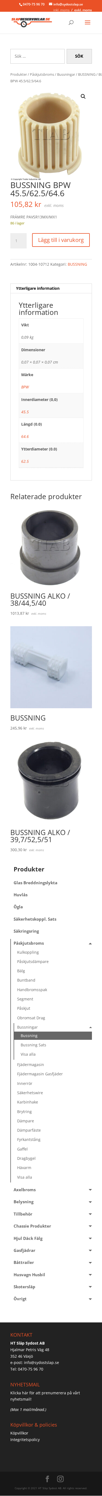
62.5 (25, 461)
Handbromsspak (32, 989)
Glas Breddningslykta (35, 883)
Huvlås (20, 895)
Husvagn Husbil (29, 1275)
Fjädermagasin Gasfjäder (40, 1073)
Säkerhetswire (30, 1092)
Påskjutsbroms (42, 74)
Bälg (21, 970)
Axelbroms (25, 1190)
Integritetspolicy (25, 1439)
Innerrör (24, 1083)
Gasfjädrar (24, 1250)
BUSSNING (86, 74)
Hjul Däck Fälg (28, 1238)
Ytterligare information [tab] (38, 288)
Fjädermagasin (30, 1064)
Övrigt (20, 1299)
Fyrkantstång (29, 1139)
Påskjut (23, 1008)
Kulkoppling (28, 952)
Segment (25, 999)
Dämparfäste (29, 1130)
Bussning (29, 1035)
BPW (25, 387)
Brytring (24, 1111)
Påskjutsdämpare (33, 961)
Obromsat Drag (31, 1017)
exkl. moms (83, 10)
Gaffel (22, 1149)
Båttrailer (24, 1262)
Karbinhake (27, 1102)
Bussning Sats (33, 1044)
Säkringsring (26, 931)
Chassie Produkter (32, 1226)
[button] (83, 96)
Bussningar (66, 74)
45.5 (25, 411)
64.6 (25, 436)
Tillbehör (23, 1214)
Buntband (26, 980)
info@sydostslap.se (41, 1362)
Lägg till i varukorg (61, 240)
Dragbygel (26, 1158)
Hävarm (24, 1167)
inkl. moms (61, 10)
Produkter (18, 74)
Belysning (23, 1202)
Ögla (18, 907)
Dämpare (25, 1120)
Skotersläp (24, 1287)
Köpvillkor (19, 1433)
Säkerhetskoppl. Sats (35, 919)
